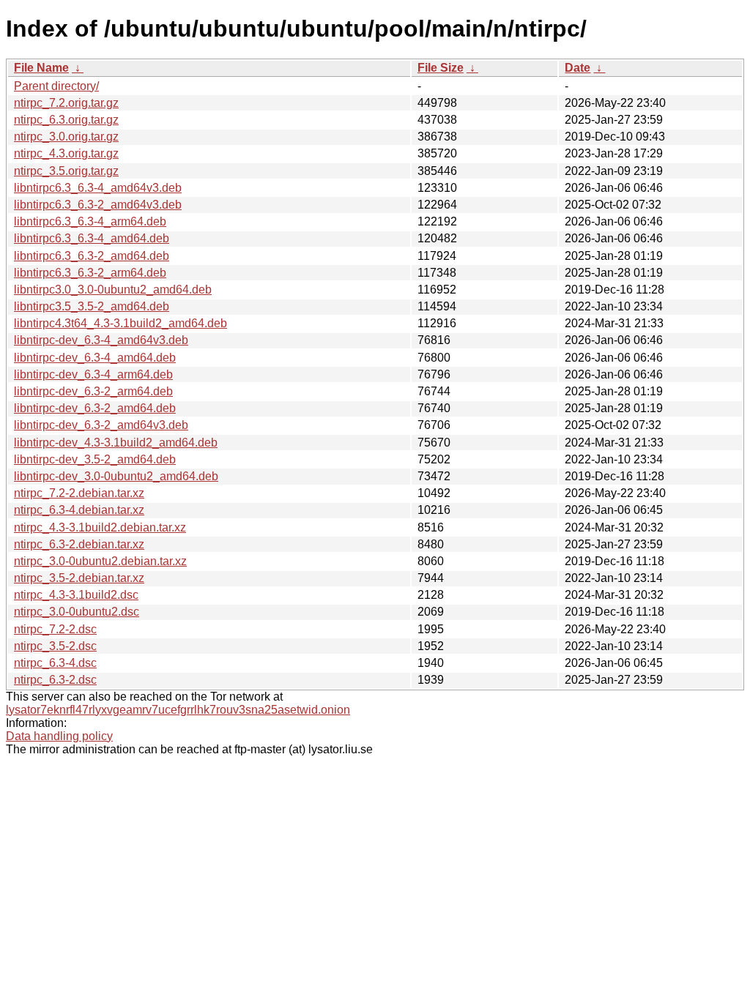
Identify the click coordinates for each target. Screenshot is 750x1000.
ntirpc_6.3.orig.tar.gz (66, 119)
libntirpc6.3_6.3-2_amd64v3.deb (98, 204)
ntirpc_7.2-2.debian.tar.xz (79, 493)
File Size (440, 67)
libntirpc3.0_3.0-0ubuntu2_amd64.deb (113, 289)
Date (577, 67)
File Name (41, 67)
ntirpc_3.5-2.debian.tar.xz (79, 578)
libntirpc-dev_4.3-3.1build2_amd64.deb (116, 442)
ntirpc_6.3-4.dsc (55, 663)
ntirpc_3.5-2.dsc (55, 646)
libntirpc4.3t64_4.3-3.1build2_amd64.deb (120, 323)
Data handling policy (59, 736)
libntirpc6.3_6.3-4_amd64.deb (91, 238)
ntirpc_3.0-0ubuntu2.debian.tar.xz (100, 561)
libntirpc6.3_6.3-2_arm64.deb (90, 272)
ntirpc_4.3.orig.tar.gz (66, 153)
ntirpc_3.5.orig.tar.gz (66, 171)
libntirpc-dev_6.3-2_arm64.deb (93, 391)
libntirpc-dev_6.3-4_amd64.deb (95, 357)
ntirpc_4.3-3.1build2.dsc (76, 595)
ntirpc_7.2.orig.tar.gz (66, 103)
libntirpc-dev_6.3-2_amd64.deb (95, 408)
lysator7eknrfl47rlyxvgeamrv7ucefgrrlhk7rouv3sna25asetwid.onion (178, 710)
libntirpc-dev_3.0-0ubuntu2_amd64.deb (116, 476)
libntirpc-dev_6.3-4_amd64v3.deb (101, 340)
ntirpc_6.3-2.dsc (55, 679)
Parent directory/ (56, 86)
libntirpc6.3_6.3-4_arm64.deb (90, 221)
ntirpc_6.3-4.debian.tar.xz (79, 510)
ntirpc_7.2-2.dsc (55, 629)
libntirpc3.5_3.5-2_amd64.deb (91, 306)
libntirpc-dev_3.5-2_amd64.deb (95, 459)
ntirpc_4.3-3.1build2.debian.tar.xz (100, 527)
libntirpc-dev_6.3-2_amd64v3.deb (101, 425)
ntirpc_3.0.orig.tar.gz (66, 136)
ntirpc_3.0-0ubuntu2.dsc (76, 611)
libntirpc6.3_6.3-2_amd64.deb (91, 256)
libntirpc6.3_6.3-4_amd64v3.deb (98, 188)
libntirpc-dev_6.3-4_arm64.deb (93, 374)
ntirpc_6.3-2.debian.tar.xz (79, 544)
